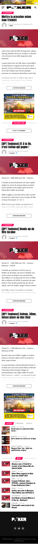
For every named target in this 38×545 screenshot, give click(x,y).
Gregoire (12, 153)
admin (11, 25)
